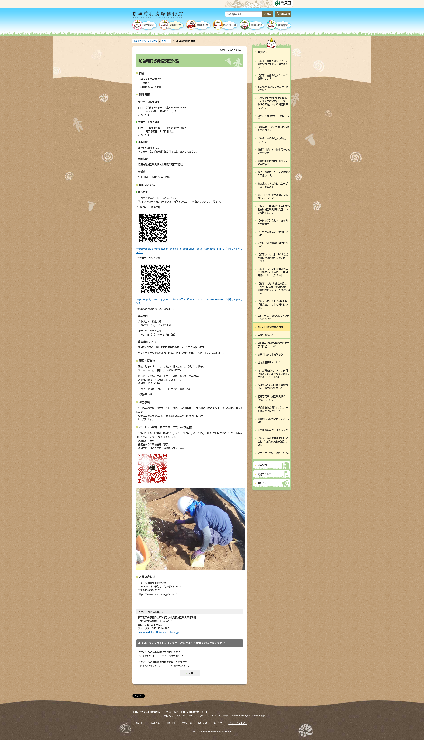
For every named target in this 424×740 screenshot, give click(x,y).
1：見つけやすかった (150, 666)
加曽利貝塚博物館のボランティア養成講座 (274, 162)
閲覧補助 (285, 14)
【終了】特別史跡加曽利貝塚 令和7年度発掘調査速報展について (274, 441)
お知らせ (166, 41)
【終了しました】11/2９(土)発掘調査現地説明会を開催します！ (273, 257)
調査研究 (202, 723)
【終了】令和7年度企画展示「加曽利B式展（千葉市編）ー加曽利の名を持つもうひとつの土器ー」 (274, 288)
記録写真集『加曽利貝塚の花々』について (271, 398)
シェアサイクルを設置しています (273, 454)
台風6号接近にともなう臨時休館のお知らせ (273, 129)
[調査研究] (252, 25)
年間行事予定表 (266, 335)
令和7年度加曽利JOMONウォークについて (273, 317)
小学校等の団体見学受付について (273, 233)
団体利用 (170, 723)
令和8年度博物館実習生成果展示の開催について (273, 345)
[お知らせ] (171, 25)
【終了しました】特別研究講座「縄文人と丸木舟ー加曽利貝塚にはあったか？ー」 (273, 272)
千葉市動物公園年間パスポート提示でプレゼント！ (273, 409)
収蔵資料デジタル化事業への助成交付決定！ (274, 151)
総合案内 (140, 723)
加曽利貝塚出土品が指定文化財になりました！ (273, 196)
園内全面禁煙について (269, 362)
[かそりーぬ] (225, 25)
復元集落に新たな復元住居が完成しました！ (273, 185)
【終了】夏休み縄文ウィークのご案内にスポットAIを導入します (273, 64)
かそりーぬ (186, 723)
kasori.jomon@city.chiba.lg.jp (248, 716)
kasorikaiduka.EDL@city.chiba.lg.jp (158, 632)
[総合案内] (144, 25)
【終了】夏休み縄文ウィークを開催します (273, 77)
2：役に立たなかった (174, 656)
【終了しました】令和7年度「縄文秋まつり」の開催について (273, 304)
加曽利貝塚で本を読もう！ (271, 354)
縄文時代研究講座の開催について (273, 245)
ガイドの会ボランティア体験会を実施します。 (274, 174)
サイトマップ (238, 723)
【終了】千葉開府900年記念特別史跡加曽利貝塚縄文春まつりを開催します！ (274, 209)
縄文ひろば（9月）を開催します (273, 117)
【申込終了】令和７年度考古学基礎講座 (273, 222)
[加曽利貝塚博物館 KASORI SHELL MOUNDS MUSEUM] (166, 15)
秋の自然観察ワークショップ (273, 430)
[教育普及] (279, 25)
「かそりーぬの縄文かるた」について (273, 140)
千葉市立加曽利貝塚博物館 (145, 41)
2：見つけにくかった (180, 666)
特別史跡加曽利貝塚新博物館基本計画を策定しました (273, 387)
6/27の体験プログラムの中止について (273, 88)
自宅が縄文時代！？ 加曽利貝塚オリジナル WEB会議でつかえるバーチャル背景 (273, 373)
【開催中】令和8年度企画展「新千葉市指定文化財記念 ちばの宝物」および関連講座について (273, 103)
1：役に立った (148, 656)
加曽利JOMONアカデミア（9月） (273, 420)
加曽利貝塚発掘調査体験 (270, 327)
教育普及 (217, 723)
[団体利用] (198, 25)
